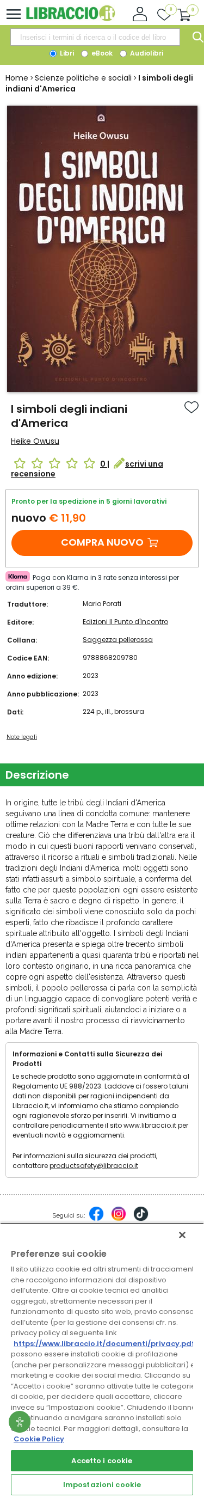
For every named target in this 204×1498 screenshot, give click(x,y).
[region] (102, 1360)
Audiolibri (145, 53)
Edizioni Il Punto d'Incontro (125, 621)
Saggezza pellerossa (118, 639)
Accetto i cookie (101, 1461)
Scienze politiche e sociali (83, 77)
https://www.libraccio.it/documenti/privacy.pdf (104, 1343)
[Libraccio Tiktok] (141, 1219)
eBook (101, 53)
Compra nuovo (102, 542)
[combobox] (95, 37)
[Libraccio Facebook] (96, 1219)
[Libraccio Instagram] (118, 1219)
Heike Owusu (35, 441)
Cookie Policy (39, 1439)
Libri (66, 53)
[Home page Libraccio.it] (70, 18)
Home (16, 77)
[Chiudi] (182, 1235)
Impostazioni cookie (102, 1484)
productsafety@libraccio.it (94, 1165)
